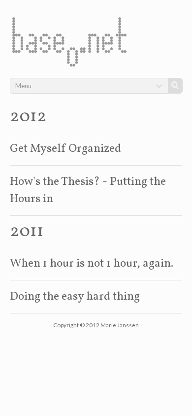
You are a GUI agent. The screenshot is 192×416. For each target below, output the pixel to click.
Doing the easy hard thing (75, 297)
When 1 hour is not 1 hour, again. (91, 264)
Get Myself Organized (65, 149)
